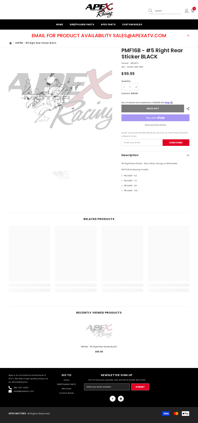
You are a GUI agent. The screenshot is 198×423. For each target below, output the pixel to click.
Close (188, 35)
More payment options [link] (155, 124)
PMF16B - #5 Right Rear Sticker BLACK (99, 346)
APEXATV (135, 63)
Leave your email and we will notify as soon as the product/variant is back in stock (154, 134)
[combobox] (168, 11)
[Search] (165, 11)
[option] (60, 99)
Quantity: (126, 81)
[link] (29, 285)
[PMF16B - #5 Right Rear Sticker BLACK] (99, 331)
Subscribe (176, 142)
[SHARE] (186, 108)
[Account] (187, 11)
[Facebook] (113, 399)
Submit (140, 386)
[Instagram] (121, 399)
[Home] (10, 43)
